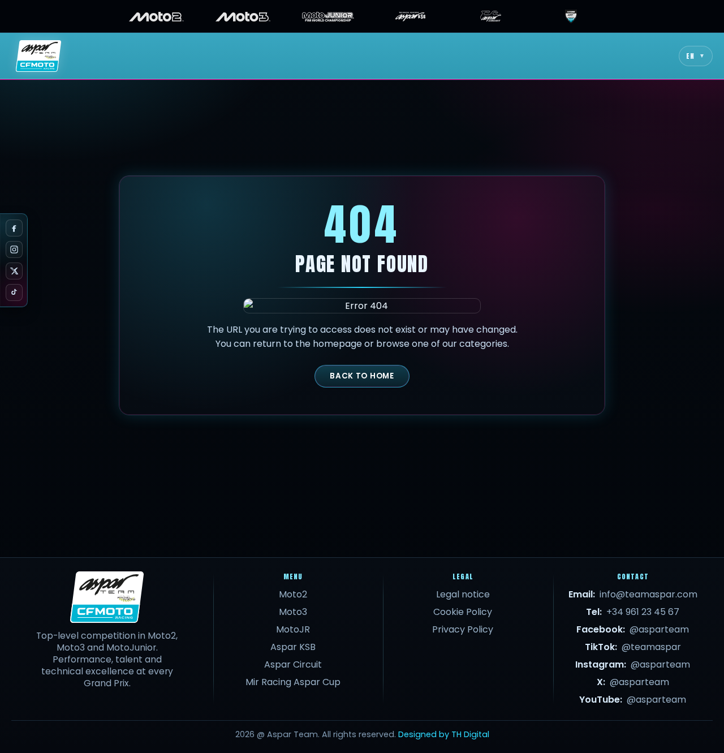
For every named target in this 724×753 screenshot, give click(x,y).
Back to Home (362, 376)
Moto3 (293, 611)
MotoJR (293, 629)
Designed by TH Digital (443, 734)
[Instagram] (14, 249)
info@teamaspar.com (648, 594)
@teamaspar (651, 646)
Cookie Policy (462, 611)
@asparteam (659, 629)
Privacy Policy (462, 629)
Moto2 (293, 594)
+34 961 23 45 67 (642, 611)
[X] (14, 271)
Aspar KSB (293, 646)
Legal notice (463, 594)
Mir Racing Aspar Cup (293, 682)
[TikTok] (14, 292)
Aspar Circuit (293, 664)
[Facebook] (14, 228)
